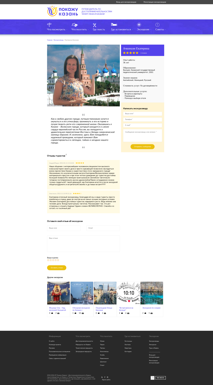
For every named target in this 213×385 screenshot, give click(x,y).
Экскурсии (143, 29)
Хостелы (128, 344)
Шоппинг (103, 362)
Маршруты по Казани (83, 344)
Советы (159, 29)
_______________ (154, 351)
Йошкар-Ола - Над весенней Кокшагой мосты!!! (57, 310)
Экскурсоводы (59, 40)
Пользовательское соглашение (59, 351)
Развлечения (104, 358)
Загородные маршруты (84, 351)
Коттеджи (128, 351)
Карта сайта (106, 379)
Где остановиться (121, 29)
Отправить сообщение (142, 147)
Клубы (102, 355)
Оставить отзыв (57, 268)
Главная (49, 40)
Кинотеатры (104, 351)
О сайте (51, 341)
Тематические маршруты (84, 348)
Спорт (102, 365)
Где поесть (99, 29)
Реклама (52, 348)
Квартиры (128, 348)
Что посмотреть (56, 29)
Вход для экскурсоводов (126, 2)
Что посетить (79, 29)
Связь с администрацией (57, 358)
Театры (102, 348)
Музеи (102, 341)
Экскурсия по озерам (151, 308)
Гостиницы (128, 341)
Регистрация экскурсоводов (155, 2)
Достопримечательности (84, 341)
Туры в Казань (154, 348)
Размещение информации (57, 355)
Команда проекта (55, 344)
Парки (102, 344)
